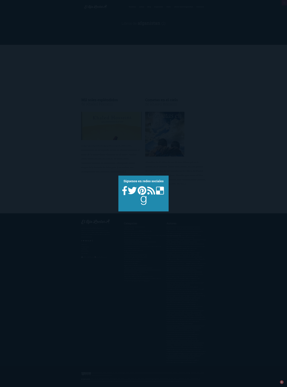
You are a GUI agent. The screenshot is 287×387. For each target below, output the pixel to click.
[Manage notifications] (282, 382)
